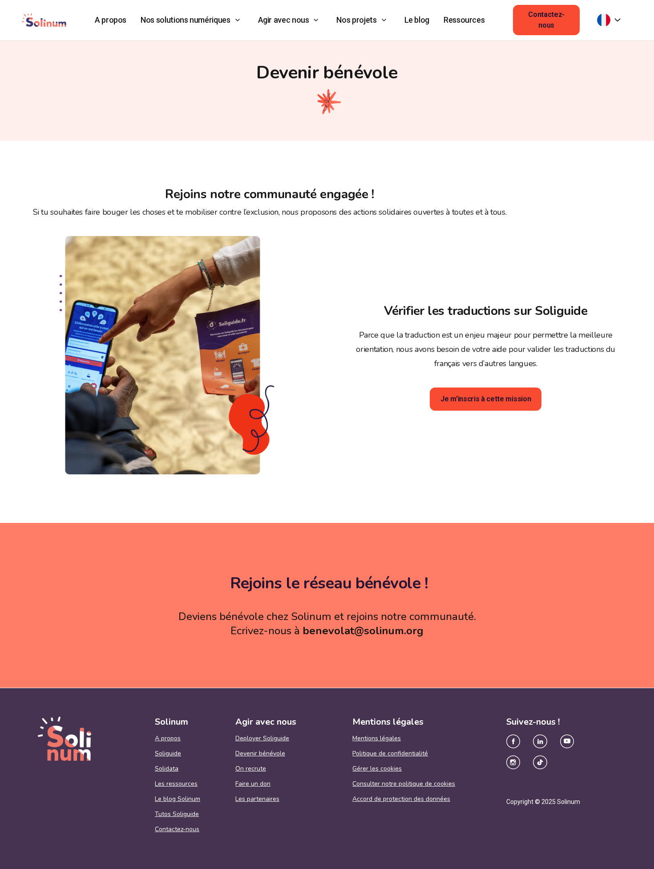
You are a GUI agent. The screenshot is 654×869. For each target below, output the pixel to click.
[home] (44, 19)
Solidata (166, 769)
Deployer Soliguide (262, 738)
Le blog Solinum (177, 799)
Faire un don (252, 784)
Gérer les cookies (377, 769)
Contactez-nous (546, 19)
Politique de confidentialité (390, 754)
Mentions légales (376, 738)
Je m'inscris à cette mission (485, 399)
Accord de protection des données (401, 799)
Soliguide (168, 754)
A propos (110, 19)
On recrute (250, 769)
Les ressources (176, 784)
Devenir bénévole (260, 754)
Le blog (416, 19)
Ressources (464, 19)
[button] (191, 20)
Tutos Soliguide (177, 814)
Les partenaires (257, 799)
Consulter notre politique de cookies (403, 784)
